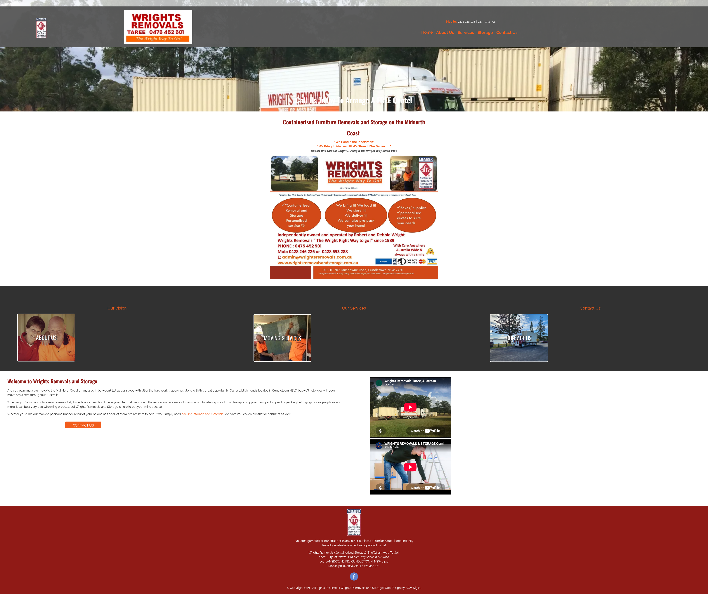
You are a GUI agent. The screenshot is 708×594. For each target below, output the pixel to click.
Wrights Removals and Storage (362, 588)
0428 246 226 (466, 21)
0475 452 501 (486, 21)
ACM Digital (413, 588)
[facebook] (354, 576)
